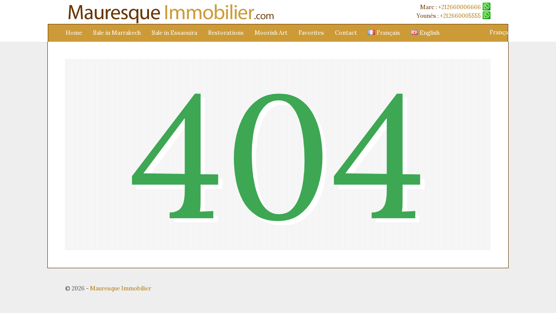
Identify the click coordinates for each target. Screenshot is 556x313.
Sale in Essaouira (174, 33)
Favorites (311, 33)
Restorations (226, 33)
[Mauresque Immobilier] (170, 22)
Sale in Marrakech (117, 33)
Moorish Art (271, 33)
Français (501, 32)
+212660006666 (460, 7)
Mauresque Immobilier (120, 288)
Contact (346, 33)
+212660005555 (461, 16)
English (529, 32)
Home (74, 33)
